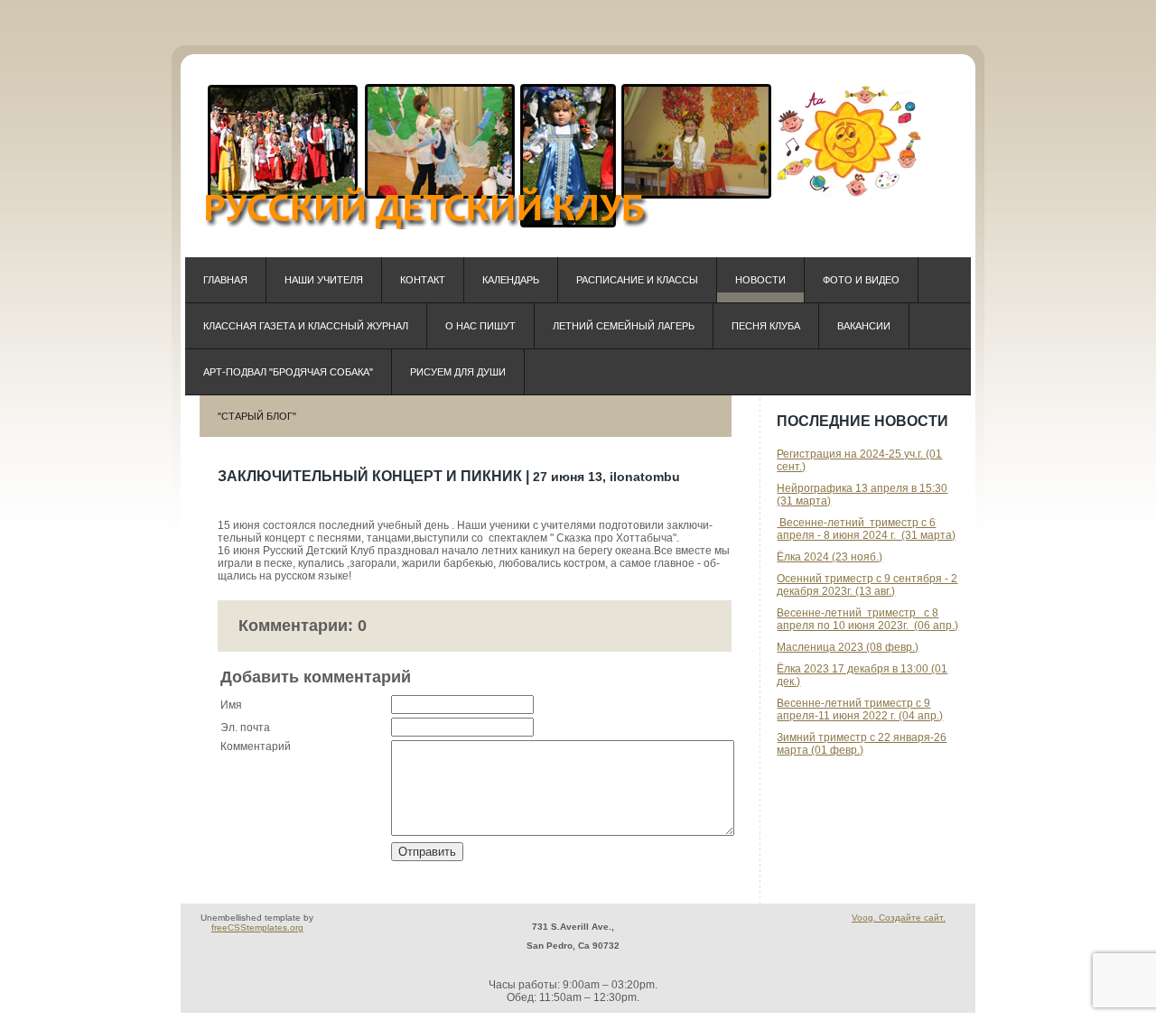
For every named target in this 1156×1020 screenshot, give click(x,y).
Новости (760, 279)
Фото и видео (861, 279)
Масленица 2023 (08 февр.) (847, 647)
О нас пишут (480, 325)
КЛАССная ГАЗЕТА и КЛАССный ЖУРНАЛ (305, 325)
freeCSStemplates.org (257, 927)
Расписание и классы (637, 279)
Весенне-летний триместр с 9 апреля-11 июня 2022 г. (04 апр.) (860, 709)
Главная (225, 279)
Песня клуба (766, 325)
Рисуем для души (458, 371)
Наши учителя (323, 279)
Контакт (422, 279)
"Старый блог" (257, 416)
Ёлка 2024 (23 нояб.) (829, 557)
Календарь (510, 279)
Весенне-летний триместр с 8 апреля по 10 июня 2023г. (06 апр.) (867, 619)
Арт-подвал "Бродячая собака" (288, 371)
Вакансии (863, 325)
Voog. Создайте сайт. (899, 918)
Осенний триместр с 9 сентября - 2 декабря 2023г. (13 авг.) (867, 585)
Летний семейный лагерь (624, 325)
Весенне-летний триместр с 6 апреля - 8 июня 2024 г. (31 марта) (866, 529)
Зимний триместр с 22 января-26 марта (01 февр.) (861, 743)
